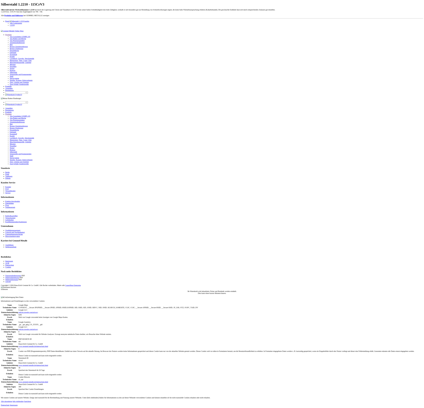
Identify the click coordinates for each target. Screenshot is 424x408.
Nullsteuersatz (10, 207)
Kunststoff (13, 55)
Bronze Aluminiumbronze (19, 47)
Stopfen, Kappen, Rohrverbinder (21, 80)
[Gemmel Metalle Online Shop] (12, 31)
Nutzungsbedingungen (13, 276)
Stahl (11, 76)
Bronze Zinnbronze (16, 49)
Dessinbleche (14, 51)
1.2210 (12, 25)
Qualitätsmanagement (12, 230)
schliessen (4, 289)
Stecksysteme (14, 78)
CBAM (8, 282)
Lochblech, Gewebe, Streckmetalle (22, 58)
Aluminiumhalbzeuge (17, 43)
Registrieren (9, 90)
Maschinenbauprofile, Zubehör (20, 62)
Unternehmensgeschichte (14, 234)
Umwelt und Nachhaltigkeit (15, 232)
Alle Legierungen (16, 23)
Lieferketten (9, 220)
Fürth (7, 174)
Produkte (8, 35)
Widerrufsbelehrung (12, 278)
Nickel (12, 68)
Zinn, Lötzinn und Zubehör (19, 82)
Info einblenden (18, 401)
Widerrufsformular (11, 280)
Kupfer (12, 56)
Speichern (27, 401)
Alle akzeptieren (6, 401)
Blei (11, 45)
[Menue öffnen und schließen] (11, 98)
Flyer (7, 205)
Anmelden (9, 88)
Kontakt (8, 187)
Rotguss (12, 70)
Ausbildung (9, 245)
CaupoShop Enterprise (73, 285)
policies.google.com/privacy (28, 312)
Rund (7, 21)
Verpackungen (10, 218)
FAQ (7, 189)
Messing (13, 64)
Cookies (8, 267)
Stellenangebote (10, 247)
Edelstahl (13, 53)
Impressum (9, 261)
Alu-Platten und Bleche (18, 39)
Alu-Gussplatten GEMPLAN (20, 37)
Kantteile (8, 86)
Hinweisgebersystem (12, 236)
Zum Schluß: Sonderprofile (19, 84)
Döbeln (7, 178)
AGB (7, 263)
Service (7, 193)
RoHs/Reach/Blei (11, 216)
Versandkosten (10, 191)
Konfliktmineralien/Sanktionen (16, 222)
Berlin (7, 172)
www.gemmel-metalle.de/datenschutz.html (33, 346)
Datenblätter (9, 203)
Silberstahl (13, 72)
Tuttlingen (8, 176)
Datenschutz (9, 265)
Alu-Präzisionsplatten (17, 41)
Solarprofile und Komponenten (20, 74)
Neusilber (13, 66)
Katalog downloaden (12, 201)
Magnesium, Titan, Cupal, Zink (21, 60)
